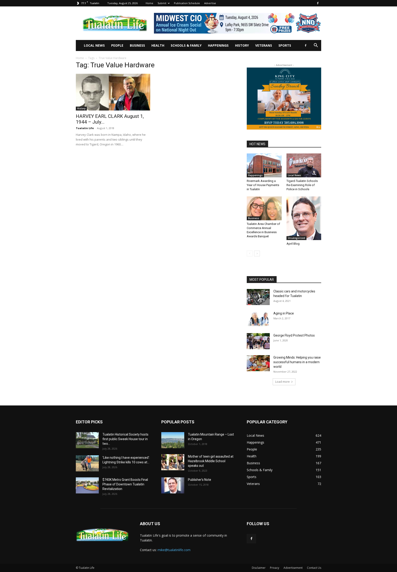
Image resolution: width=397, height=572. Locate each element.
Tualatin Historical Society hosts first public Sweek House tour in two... (125, 439)
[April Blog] (303, 218)
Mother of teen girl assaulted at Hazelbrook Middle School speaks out (210, 461)
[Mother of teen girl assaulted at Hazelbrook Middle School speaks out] (172, 462)
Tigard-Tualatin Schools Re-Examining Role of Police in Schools (302, 185)
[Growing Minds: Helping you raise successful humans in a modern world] (258, 363)
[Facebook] (317, 3)
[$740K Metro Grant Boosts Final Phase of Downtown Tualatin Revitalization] (87, 485)
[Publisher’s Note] (172, 485)
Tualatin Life (85, 128)
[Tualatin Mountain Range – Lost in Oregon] (172, 440)
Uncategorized (296, 238)
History (242, 45)
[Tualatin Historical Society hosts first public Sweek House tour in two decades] (87, 440)
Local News (94, 45)
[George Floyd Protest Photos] (258, 341)
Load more (282, 382)
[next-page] (257, 253)
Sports (284, 45)
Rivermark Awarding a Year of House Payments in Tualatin (263, 185)
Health (157, 45)
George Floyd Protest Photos (294, 335)
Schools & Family (186, 45)
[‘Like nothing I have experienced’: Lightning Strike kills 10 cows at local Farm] (87, 463)
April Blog (293, 243)
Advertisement (293, 568)
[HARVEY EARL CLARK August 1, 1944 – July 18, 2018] (113, 92)
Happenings (218, 45)
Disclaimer (259, 568)
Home (149, 3)
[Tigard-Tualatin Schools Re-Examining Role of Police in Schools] (303, 165)
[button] (315, 46)
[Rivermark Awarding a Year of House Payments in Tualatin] (264, 165)
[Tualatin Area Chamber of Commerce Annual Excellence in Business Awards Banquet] (264, 208)
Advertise (210, 3)
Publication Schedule (187, 3)
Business (137, 45)
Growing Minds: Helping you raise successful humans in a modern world (297, 362)
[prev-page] (249, 253)
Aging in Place (283, 313)
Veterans (263, 45)
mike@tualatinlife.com (174, 550)
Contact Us (314, 568)
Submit (162, 3)
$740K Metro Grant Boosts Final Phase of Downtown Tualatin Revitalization (125, 484)
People (117, 45)
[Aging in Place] (258, 319)
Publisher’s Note (199, 479)
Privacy (274, 568)
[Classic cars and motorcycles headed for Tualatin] (258, 297)
